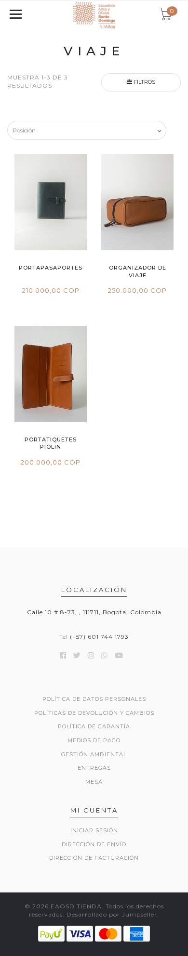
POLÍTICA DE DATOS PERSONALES (94, 699)
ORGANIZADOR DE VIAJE (137, 271)
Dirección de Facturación (94, 857)
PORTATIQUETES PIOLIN (51, 443)
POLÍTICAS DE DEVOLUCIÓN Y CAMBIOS (94, 713)
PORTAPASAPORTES (50, 267)
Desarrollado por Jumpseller (112, 914)
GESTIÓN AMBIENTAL (94, 754)
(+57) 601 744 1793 (99, 636)
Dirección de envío (94, 844)
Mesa (94, 781)
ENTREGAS (94, 767)
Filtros (143, 81)
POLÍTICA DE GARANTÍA (94, 726)
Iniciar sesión (94, 830)
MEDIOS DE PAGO (94, 740)
